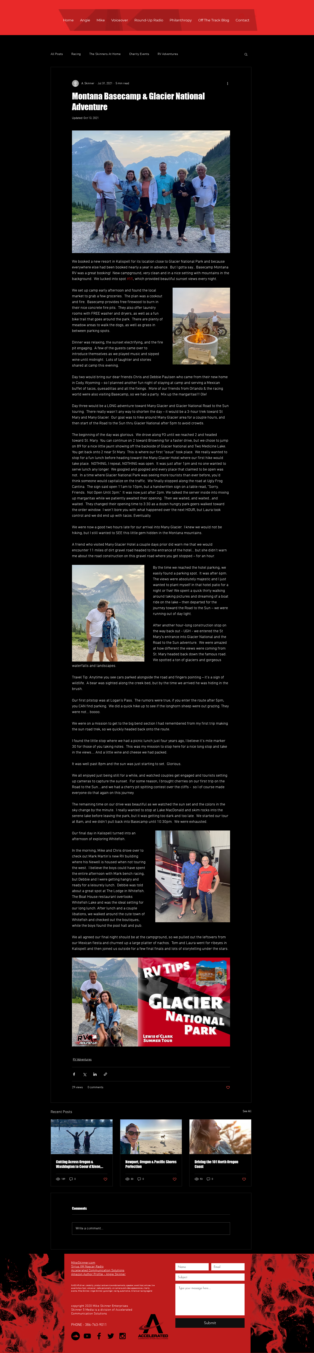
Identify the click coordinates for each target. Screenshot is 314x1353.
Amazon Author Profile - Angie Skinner (98, 1274)
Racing (76, 54)
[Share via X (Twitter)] (84, 1074)
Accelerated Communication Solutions (97, 1270)
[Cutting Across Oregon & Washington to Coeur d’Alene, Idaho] (82, 1136)
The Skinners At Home (105, 54)
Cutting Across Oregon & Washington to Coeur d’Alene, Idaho (78, 1164)
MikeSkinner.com (83, 1263)
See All (247, 1111)
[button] (246, 54)
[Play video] (151, 1002)
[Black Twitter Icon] (110, 1336)
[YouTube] (87, 1336)
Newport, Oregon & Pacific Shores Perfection (150, 1164)
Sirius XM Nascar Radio (87, 1267)
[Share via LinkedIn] (95, 1074)
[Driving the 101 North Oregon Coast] (220, 1136)
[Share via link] (105, 1074)
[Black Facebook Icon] (99, 1336)
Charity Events (139, 54)
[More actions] (227, 83)
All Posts (57, 54)
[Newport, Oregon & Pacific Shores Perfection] (151, 1136)
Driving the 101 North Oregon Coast (216, 1164)
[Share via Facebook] (74, 1074)
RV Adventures (168, 54)
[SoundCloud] (75, 1336)
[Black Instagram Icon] (122, 1336)
